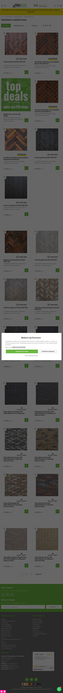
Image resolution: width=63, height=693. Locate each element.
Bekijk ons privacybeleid (18, 347)
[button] (22, 351)
